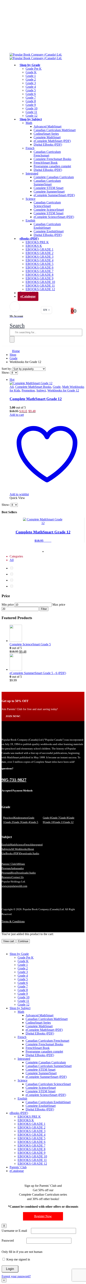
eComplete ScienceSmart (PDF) (54, 217)
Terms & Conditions (13, 921)
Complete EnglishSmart (49, 231)
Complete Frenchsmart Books (52, 159)
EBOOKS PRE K (37, 242)
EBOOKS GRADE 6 (39, 267)
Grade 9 (31, 104)
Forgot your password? (16, 1276)
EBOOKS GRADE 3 (39, 256)
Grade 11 (31, 112)
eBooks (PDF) (29, 238)
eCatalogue (28, 296)
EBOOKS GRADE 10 (40, 282)
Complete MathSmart (47, 137)
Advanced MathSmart (47, 126)
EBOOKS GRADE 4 (39, 260)
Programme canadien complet (52, 166)
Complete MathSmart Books (33, 386)
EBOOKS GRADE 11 (40, 285)
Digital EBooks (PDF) (48, 144)
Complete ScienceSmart (49, 209)
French (30, 148)
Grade (57, 386)
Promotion (28, 390)
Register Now (43, 1216)
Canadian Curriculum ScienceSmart (47, 204)
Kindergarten (21, 817)
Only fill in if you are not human (22, 1251)
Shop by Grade (30, 65)
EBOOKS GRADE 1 (39, 249)
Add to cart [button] (17, 414)
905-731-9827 (14, 779)
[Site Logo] (36, 56)
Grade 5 (31, 90)
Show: (6, 372)
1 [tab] (43, 552)
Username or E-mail (14, 1230)
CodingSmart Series (46, 133)
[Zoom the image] (43, 732)
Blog (13, 872)
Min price (8, 604)
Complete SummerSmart (49, 191)
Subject (41, 390)
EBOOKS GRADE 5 (39, 264)
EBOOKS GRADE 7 (39, 271)
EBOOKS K (34, 245)
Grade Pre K (34, 68)
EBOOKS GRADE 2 (39, 253)
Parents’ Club (9, 863)
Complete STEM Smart (48, 188)
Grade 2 (31, 79)
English (30, 220)
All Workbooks (19, 849)
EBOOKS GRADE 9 (39, 278)
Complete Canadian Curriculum (54, 177)
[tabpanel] (43, 530)
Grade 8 (31, 101)
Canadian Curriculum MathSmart (55, 130)
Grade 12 (69, 822)
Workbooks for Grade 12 (63, 390)
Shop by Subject (31, 119)
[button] (17, 325)
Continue (23, 941)
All (12, 386)
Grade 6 (31, 94)
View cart (8, 941)
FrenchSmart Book (46, 162)
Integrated (32, 173)
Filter (44, 608)
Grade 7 (31, 97)
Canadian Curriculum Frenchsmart (47, 153)
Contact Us (18, 877)
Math (29, 123)
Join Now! (13, 716)
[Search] (12, 339)
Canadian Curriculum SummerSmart (47, 182)
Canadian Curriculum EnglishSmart (47, 225)
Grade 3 (31, 83)
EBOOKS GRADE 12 (32, 1163)
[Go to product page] (47, 634)
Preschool (8, 817)
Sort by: (7, 368)
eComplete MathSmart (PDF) (52, 141)
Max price (58, 604)
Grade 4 (31, 86)
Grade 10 (31, 108)
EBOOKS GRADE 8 (39, 274)
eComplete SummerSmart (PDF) (54, 195)
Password (8, 1240)
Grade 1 (31, 76)
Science (30, 198)
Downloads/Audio (29, 853)
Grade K (31, 72)
